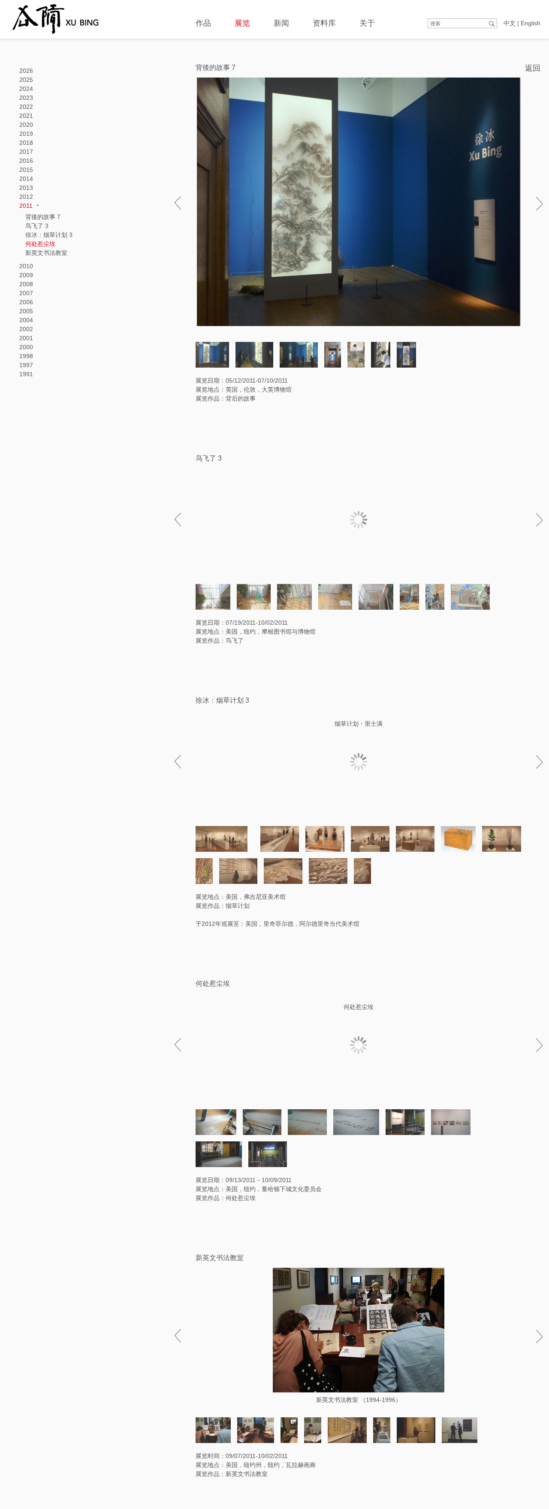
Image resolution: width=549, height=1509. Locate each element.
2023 (26, 97)
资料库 (324, 23)
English (530, 23)
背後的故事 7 (42, 216)
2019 (26, 133)
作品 (203, 23)
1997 (26, 365)
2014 (26, 178)
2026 (26, 70)
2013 (26, 187)
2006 (26, 302)
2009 (26, 275)
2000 (26, 347)
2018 (26, 142)
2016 (26, 160)
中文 (510, 23)
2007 (26, 293)
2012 (26, 196)
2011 (26, 205)
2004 (26, 320)
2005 (26, 311)
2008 (26, 284)
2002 (26, 329)
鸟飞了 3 (36, 225)
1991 (26, 374)
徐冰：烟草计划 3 (48, 234)
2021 (26, 115)
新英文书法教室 (46, 252)
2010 (26, 266)
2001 (26, 338)
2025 (26, 79)
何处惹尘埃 (40, 243)
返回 (532, 68)
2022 (26, 106)
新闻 (281, 23)
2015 (26, 169)
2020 (26, 124)
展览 (242, 23)
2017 (26, 151)
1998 (26, 356)
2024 (26, 88)
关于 (367, 23)
